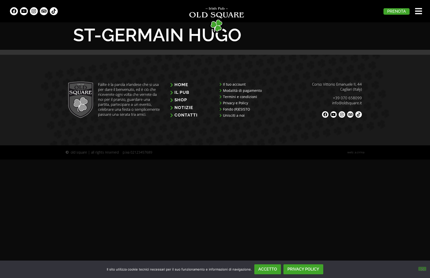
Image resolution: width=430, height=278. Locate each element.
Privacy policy (303, 269)
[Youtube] (24, 11)
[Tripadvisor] (44, 11)
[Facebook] (14, 11)
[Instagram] (34, 11)
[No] (422, 269)
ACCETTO (267, 269)
